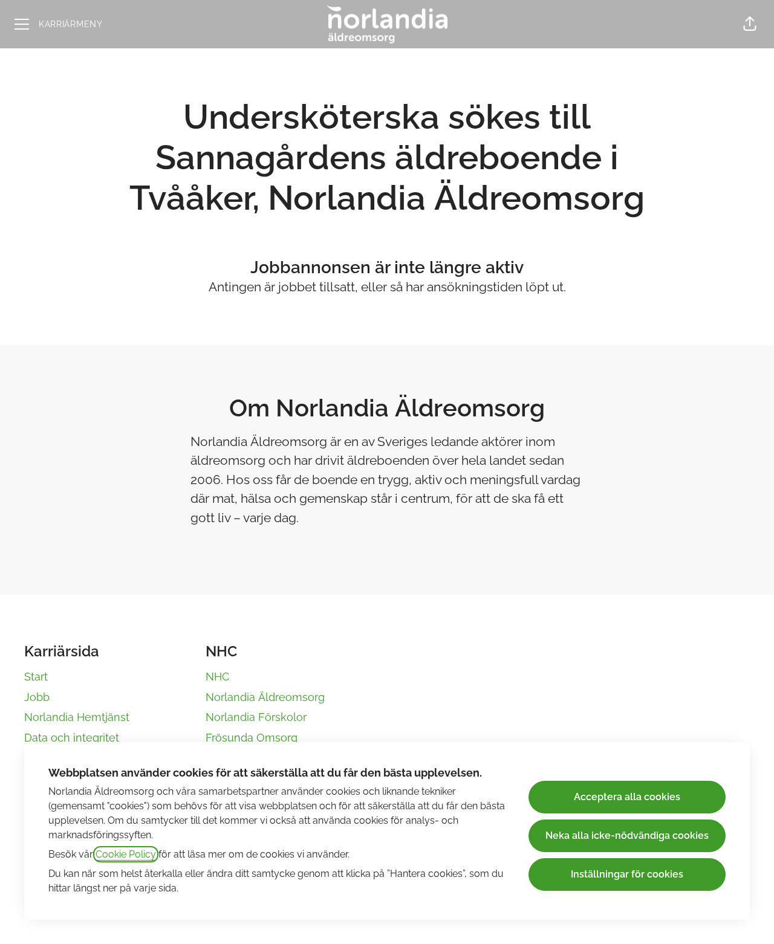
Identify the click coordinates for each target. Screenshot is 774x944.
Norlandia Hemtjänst (76, 717)
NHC (217, 676)
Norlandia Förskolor (256, 717)
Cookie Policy (126, 854)
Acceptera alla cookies (627, 797)
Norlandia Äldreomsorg (265, 697)
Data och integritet (71, 737)
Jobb (37, 697)
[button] (750, 24)
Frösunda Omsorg (252, 737)
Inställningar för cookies (627, 874)
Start (36, 676)
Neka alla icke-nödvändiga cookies (627, 835)
